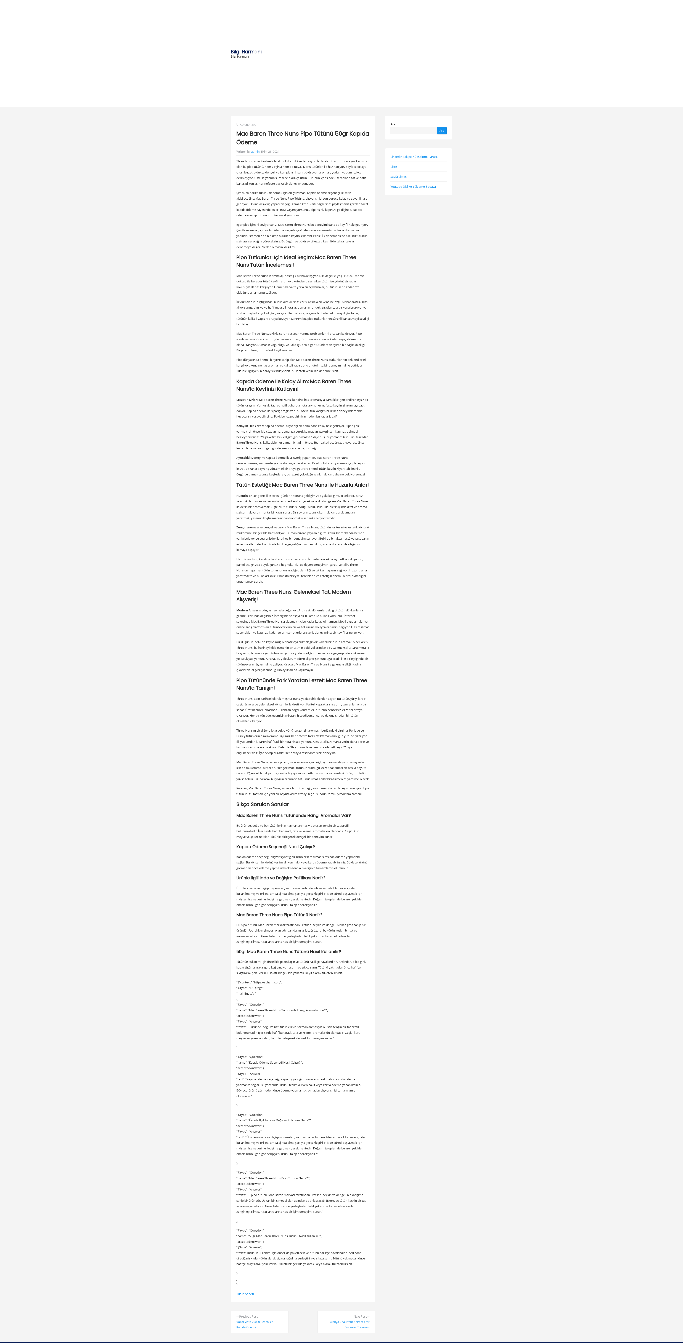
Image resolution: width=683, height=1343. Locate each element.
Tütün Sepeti (245, 1294)
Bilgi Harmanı (246, 51)
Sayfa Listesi (398, 177)
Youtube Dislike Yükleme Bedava (413, 187)
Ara (392, 124)
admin (255, 152)
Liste (393, 167)
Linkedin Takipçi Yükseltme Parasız (414, 157)
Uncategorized (246, 124)
